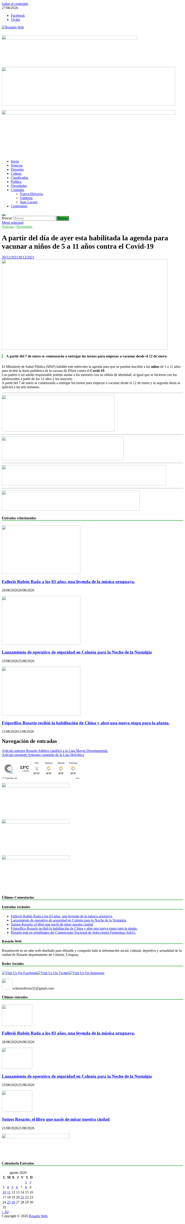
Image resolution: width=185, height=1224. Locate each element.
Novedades (19, 186)
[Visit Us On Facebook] (19, 973)
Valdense (26, 198)
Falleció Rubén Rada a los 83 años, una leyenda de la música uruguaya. (68, 581)
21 (22, 1197)
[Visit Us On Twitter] (53, 973)
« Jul (5, 1212)
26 (13, 1202)
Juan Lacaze (28, 202)
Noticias (17, 165)
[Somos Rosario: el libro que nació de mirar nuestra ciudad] (17, 1110)
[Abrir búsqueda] (3, 215)
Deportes (17, 169)
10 (4, 1192)
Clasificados (19, 178)
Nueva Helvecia (31, 194)
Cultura (16, 173)
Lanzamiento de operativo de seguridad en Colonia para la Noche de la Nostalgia (77, 652)
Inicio (15, 161)
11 (8, 1192)
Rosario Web (38, 1216)
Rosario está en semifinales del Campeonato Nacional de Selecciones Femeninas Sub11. (73, 932)
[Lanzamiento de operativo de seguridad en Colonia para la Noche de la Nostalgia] (41, 643)
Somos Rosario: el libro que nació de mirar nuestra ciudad (52, 924)
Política (16, 182)
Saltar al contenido (15, 4)
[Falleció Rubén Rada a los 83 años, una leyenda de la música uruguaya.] (41, 573)
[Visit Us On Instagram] (86, 973)
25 (9, 1202)
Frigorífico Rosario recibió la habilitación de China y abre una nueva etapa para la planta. (86, 723)
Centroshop (19, 206)
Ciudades (17, 190)
